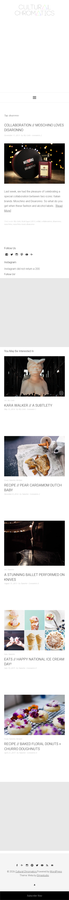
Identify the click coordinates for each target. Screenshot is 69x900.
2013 (33, 221)
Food (6, 480)
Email (52, 866)
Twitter (37, 866)
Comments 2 (35, 494)
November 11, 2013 (12, 135)
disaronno (57, 221)
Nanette (12, 480)
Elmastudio (43, 875)
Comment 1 (31, 409)
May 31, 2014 (9, 409)
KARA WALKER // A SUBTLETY (28, 405)
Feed (47, 866)
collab (38, 221)
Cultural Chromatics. (26, 871)
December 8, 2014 (11, 494)
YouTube (42, 866)
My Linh (27, 135)
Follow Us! (9, 274)
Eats (6, 654)
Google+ (21, 866)
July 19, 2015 (9, 668)
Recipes (19, 480)
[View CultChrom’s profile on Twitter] (11, 255)
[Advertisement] (34, 53)
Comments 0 (34, 583)
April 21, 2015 (9, 752)
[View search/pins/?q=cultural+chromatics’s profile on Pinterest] (21, 255)
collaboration (46, 221)
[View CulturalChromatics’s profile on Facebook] (6, 255)
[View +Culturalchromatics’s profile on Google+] (31, 255)
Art (5, 400)
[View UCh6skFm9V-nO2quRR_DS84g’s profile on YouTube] (26, 255)
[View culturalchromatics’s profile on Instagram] (16, 255)
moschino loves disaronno (23, 224)
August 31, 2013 (10, 583)
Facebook (16, 866)
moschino (8, 224)
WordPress (56, 871)
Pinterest (31, 866)
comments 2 (37, 135)
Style (23, 221)
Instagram (26, 866)
